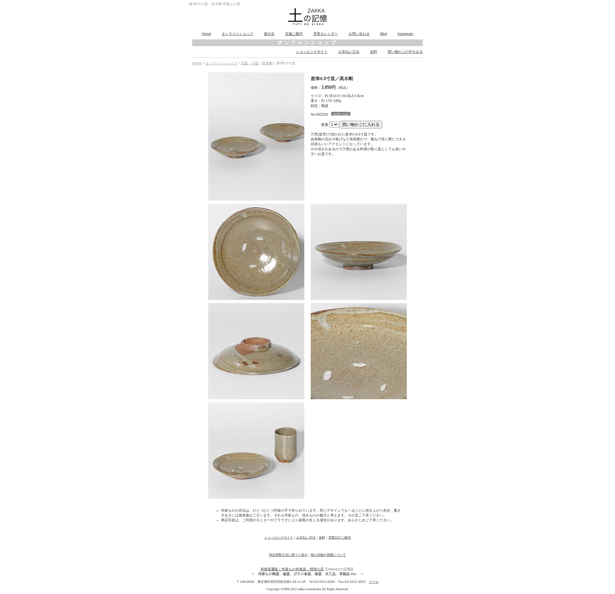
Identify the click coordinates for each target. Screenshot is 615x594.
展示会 (269, 34)
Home (206, 34)
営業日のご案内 (339, 537)
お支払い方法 (348, 52)
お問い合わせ (359, 34)
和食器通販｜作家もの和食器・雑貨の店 (292, 569)
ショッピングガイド (312, 52)
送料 (373, 52)
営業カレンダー (325, 34)
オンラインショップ (237, 34)
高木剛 (267, 63)
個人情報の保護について (328, 555)
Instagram (405, 34)
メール (374, 581)
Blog (383, 34)
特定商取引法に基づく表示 (288, 555)
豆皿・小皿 (249, 63)
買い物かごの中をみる (405, 52)
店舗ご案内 (294, 34)
